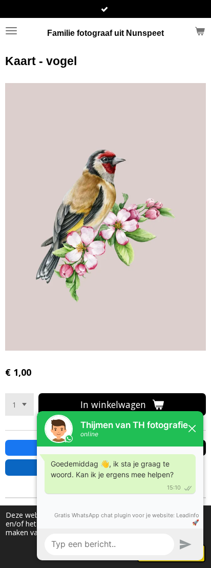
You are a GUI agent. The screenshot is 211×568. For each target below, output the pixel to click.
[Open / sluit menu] (11, 31)
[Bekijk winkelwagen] (199, 31)
